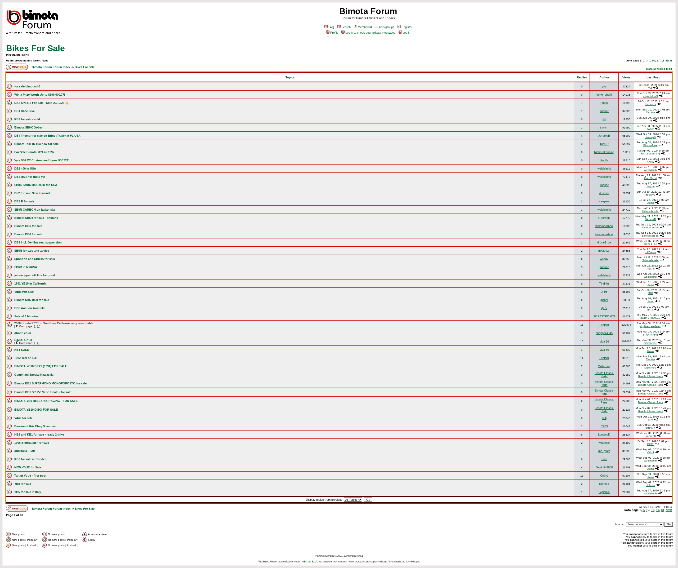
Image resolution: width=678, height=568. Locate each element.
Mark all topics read (659, 68)
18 (662, 60)
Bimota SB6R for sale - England (36, 217)
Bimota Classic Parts (604, 374)
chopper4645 (604, 333)
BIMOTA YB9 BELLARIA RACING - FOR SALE (46, 400)
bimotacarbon (604, 226)
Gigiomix (604, 492)
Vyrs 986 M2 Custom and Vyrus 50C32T (41, 160)
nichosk (604, 483)
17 (658, 60)
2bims (650, 202)
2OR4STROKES (604, 316)
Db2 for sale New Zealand (32, 193)
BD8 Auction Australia (29, 308)
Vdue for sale (23, 418)
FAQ (331, 27)
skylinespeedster (650, 326)
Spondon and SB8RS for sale (34, 258)
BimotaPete (650, 145)
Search (346, 27)
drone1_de (604, 242)
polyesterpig (650, 334)
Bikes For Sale (35, 48)
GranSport (650, 178)
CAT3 (604, 426)
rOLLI (650, 452)
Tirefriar (650, 112)
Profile (334, 32)
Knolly (604, 160)
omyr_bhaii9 (604, 94)
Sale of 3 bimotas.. (27, 316)
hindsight (650, 104)
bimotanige (650, 342)
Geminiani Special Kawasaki (33, 374)
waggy (604, 258)
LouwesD (604, 434)
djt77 (604, 308)
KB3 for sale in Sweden (30, 459)
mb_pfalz (604, 450)
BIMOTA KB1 (23, 339)
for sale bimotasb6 (27, 86)
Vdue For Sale (24, 291)
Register (407, 27)
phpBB (330, 555)
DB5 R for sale (24, 201)
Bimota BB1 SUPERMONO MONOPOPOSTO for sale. (50, 383)
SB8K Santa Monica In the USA (35, 185)
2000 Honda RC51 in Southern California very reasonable (53, 323)
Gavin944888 (604, 467)
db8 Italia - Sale (24, 450)
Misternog (604, 366)
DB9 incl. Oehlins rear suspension (38, 242)
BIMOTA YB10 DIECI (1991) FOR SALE (40, 366)
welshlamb (604, 168)
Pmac (604, 102)
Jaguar (604, 111)
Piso (604, 459)
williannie (604, 442)
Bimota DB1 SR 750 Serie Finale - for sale (42, 392)
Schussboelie (650, 211)
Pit (604, 119)
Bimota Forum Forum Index (51, 67)
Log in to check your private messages (370, 32)
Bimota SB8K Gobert (28, 127)
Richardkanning (604, 152)
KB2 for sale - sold (27, 119)
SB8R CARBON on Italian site (34, 209)
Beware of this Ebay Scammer (35, 426)
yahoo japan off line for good (34, 275)
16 (653, 60)
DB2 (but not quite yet (29, 176)
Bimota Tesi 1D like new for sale (36, 143)
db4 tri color (22, 333)
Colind (604, 475)
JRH (604, 291)
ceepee (604, 201)
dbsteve (604, 193)
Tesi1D (604, 143)
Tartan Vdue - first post (30, 475)
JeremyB (604, 135)
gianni (604, 299)
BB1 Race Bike (24, 111)
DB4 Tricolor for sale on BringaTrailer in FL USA (47, 135)
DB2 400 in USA (25, 168)
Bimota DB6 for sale (28, 226)
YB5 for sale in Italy (27, 492)
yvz (604, 86)
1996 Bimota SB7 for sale (31, 442)
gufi (604, 418)
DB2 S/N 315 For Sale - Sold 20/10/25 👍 (41, 102)
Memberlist (365, 27)
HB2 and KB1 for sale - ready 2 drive (39, 434)
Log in (406, 32)
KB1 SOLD (21, 349)
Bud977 (650, 427)
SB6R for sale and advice (31, 250)
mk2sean (604, 250)
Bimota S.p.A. (311, 561)
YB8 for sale (22, 483)
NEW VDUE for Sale (27, 467)
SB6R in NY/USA (25, 267)
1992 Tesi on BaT (26, 358)
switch (604, 127)
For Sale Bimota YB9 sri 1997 (34, 152)
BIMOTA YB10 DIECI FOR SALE (36, 409)
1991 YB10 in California (30, 283)
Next (669, 60)
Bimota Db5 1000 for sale (31, 299)
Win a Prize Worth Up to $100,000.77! (39, 94)
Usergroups (386, 27)
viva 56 (604, 341)
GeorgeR (604, 217)
